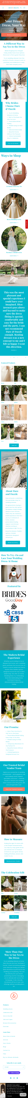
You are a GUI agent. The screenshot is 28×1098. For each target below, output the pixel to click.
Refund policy (12, 1092)
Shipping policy (19, 1094)
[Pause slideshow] (26, 357)
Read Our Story (13, 542)
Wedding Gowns (8, 1009)
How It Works (6, 1043)
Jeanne (2, 402)
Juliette (16, 402)
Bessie (2, 383)
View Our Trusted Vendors (14, 789)
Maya (2, 893)
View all (14, 445)
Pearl (15, 441)
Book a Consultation (14, 35)
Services (5, 1040)
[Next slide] (17, 357)
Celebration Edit (8, 1012)
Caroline (3, 912)
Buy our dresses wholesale (10, 1057)
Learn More (13, 189)
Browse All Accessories (9, 1023)
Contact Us (6, 1050)
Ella (15, 383)
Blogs (4, 1047)
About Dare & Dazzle (9, 1036)
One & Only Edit (7, 1016)
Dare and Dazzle (13, 1090)
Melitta (16, 421)
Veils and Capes (7, 1019)
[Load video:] (14, 573)
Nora (2, 441)
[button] (3, 7)
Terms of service (10, 1094)
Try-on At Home (13, 143)
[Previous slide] (10, 357)
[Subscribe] (23, 1067)
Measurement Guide (13, 861)
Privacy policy (20, 1092)
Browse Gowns (14, 30)
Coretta (16, 893)
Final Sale (6, 1026)
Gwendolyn (16, 912)
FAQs (4, 1054)
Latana (2, 421)
